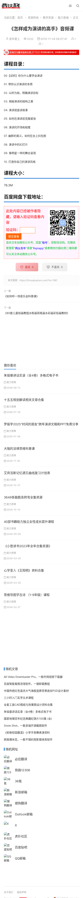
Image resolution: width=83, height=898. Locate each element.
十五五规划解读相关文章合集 (24, 400)
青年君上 (14, 38)
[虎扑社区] (8, 835)
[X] (6, 823)
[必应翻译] (8, 758)
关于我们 (8, 892)
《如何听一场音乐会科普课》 (21, 296)
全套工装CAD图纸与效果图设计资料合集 (28, 704)
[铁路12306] (8, 771)
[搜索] (78, 6)
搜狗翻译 (21, 803)
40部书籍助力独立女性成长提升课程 (29, 522)
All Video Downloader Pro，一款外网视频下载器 (33, 676)
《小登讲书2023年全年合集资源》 (28, 546)
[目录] (70, 6)
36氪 (18, 781)
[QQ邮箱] (8, 857)
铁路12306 (22, 770)
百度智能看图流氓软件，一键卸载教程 (27, 683)
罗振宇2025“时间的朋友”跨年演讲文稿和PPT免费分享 (41, 424)
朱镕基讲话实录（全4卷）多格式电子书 (31, 375)
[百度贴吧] (8, 846)
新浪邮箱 (21, 792)
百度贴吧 (21, 847)
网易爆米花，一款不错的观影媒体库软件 (28, 739)
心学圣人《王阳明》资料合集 (24, 570)
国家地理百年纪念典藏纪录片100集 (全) (28, 718)
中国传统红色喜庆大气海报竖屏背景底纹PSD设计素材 (36, 690)
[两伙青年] (11, 5)
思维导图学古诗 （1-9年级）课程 (27, 595)
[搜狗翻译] (8, 802)
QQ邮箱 (20, 858)
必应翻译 (21, 759)
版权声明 (21, 892)
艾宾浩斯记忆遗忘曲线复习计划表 (27, 473)
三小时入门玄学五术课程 (19, 697)
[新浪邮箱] (8, 791)
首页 (20, 17)
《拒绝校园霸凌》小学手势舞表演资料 (27, 732)
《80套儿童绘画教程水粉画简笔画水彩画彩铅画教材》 (36, 313)
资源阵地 (33, 17)
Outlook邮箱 (24, 814)
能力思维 (63, 17)
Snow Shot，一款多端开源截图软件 (25, 725)
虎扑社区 (21, 836)
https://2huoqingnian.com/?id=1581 (38, 280)
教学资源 (48, 17)
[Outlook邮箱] (8, 816)
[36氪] (8, 780)
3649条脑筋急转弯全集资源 (23, 497)
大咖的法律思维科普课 (19, 448)
